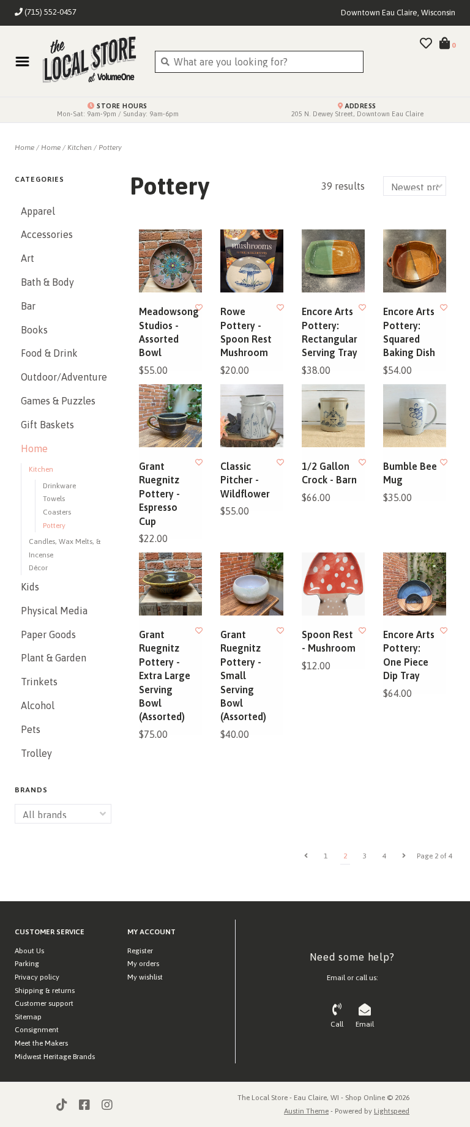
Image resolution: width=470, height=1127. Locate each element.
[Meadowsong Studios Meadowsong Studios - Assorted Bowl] (170, 260)
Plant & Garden (53, 657)
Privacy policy (37, 977)
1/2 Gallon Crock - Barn (329, 473)
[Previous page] (306, 856)
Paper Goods (48, 634)
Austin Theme (306, 1111)
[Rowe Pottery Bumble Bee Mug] (414, 415)
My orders (143, 963)
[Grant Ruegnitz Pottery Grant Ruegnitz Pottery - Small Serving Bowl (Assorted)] (251, 584)
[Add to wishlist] (199, 307)
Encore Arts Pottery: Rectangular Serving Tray (329, 332)
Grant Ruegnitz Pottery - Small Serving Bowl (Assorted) (243, 675)
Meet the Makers (41, 1043)
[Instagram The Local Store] (107, 1105)
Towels (54, 498)
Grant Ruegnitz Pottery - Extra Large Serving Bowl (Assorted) (164, 675)
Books (34, 329)
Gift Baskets (47, 424)
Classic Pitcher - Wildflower (245, 480)
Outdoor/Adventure (63, 376)
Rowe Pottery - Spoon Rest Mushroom (246, 332)
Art (27, 258)
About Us (29, 951)
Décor (38, 568)
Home (24, 147)
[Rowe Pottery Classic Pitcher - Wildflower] (251, 415)
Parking (27, 963)
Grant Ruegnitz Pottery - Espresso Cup (159, 494)
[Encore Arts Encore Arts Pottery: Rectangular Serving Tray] (333, 260)
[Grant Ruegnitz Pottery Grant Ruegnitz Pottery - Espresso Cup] (170, 415)
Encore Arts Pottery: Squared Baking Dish (409, 332)
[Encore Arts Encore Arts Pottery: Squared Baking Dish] (414, 260)
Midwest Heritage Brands (55, 1056)
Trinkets (39, 681)
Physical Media (54, 610)
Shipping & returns (45, 990)
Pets (30, 729)
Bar (28, 305)
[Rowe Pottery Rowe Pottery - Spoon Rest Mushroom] (251, 260)
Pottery (110, 147)
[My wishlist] (426, 44)
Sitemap (28, 1017)
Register (140, 951)
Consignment (37, 1029)
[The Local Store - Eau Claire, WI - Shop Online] (89, 61)
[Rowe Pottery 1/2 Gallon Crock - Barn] (333, 415)
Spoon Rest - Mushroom (329, 641)
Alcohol (37, 705)
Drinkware (59, 486)
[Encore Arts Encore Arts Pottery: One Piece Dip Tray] (414, 584)
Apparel (38, 211)
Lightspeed (391, 1111)
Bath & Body (47, 282)
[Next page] (404, 856)
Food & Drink (49, 353)
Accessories (47, 234)
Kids (30, 586)
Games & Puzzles (58, 400)
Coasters (57, 512)
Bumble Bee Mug (410, 473)
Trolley (36, 753)
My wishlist (145, 977)
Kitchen (79, 147)
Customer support (44, 1003)
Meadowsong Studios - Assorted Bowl (167, 332)
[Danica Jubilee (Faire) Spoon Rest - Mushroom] (333, 584)
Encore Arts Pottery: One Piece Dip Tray (409, 655)
